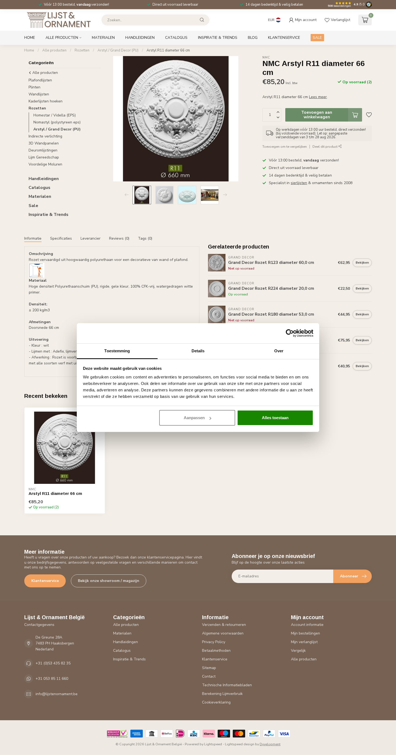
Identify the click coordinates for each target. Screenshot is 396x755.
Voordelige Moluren (45, 164)
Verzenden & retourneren (224, 624)
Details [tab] (198, 351)
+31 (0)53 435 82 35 (53, 663)
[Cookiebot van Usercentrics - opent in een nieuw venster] (289, 333)
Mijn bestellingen (305, 633)
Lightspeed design (239, 744)
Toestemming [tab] (117, 351)
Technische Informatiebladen (227, 685)
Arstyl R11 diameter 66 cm (168, 50)
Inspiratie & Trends (217, 37)
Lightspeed (213, 744)
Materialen (103, 37)
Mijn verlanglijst (304, 641)
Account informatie (307, 624)
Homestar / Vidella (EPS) (54, 115)
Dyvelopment (270, 744)
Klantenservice (284, 37)
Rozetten (82, 50)
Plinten (34, 87)
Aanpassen (194, 417)
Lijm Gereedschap (44, 157)
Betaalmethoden (216, 650)
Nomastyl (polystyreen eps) (57, 122)
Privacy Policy (213, 641)
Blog (253, 37)
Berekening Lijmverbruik (222, 693)
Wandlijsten (39, 94)
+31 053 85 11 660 (52, 678)
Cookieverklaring (216, 702)
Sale (33, 206)
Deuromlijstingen (43, 150)
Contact (209, 676)
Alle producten (62, 37)
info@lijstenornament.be (57, 694)
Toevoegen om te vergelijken (284, 146)
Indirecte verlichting (45, 136)
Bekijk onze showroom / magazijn (108, 580)
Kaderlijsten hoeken (45, 101)
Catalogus (176, 37)
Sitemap (209, 667)
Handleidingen (140, 37)
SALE (317, 37)
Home (29, 37)
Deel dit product (325, 146)
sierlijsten (299, 182)
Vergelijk (298, 650)
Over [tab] (278, 351)
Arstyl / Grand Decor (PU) (118, 50)
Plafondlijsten (40, 80)
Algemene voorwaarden (223, 633)
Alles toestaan (275, 417)
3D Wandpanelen (44, 143)
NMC (266, 57)
